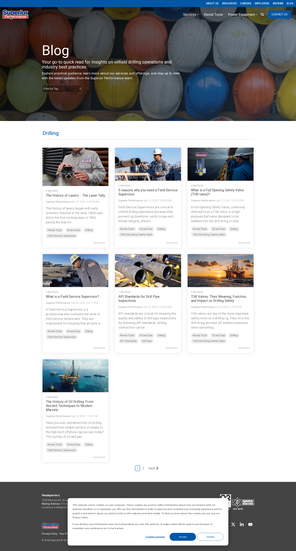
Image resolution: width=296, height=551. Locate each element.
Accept (183, 536)
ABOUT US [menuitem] (212, 3)
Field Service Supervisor (62, 235)
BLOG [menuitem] (290, 3)
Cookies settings (155, 536)
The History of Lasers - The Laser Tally (75, 195)
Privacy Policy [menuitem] (50, 533)
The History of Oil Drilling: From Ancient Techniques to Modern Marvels (70, 406)
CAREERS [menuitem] (245, 3)
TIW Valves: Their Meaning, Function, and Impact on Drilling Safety (218, 298)
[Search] (262, 14)
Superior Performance (58, 201)
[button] (233, 525)
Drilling (89, 230)
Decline (210, 536)
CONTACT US (279, 14)
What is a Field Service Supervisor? (72, 296)
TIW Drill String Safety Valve (136, 234)
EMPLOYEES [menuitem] (262, 3)
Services (189, 14)
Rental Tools (213, 14)
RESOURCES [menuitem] (229, 3)
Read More (99, 242)
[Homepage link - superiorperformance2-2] (50, 528)
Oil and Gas (73, 230)
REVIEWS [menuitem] (278, 3)
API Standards (128, 341)
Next (152, 468)
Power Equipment (241, 14)
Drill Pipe (147, 341)
